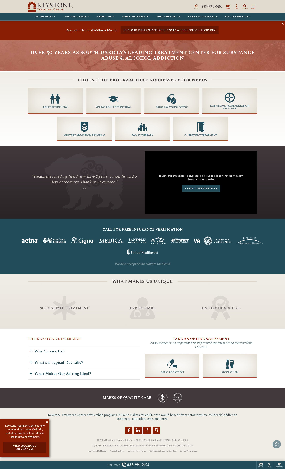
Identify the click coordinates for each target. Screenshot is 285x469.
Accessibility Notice (97, 451)
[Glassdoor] (156, 430)
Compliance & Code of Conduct (162, 451)
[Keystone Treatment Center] (77, 7)
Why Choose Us (168, 16)
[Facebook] (128, 430)
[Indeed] (147, 430)
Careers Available (202, 16)
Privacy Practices (117, 451)
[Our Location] (236, 6)
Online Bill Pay (237, 16)
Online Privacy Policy (137, 451)
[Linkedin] (138, 430)
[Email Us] (228, 6)
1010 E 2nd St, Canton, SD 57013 (153, 440)
